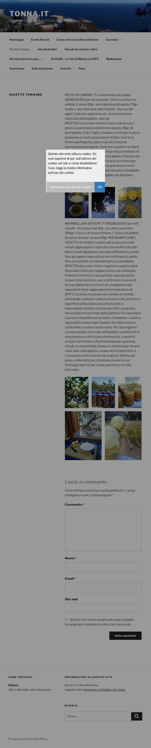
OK (100, 187)
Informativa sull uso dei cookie (71, 187)
